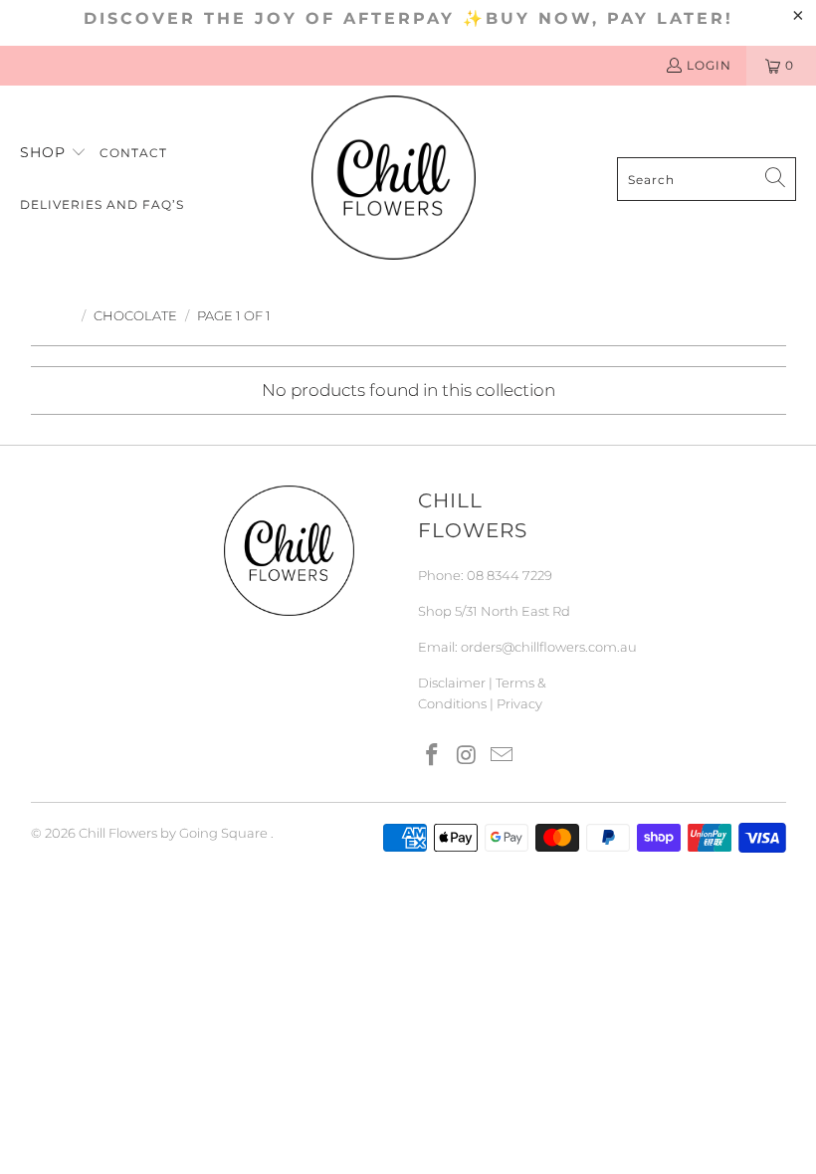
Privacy (519, 703)
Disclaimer (452, 682)
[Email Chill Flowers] (501, 756)
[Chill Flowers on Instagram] (468, 756)
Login (709, 65)
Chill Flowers (118, 833)
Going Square (223, 833)
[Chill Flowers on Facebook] (433, 756)
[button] (53, 153)
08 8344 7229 (509, 575)
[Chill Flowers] (393, 179)
